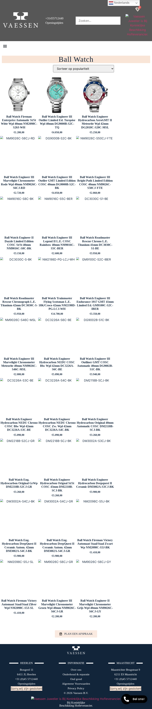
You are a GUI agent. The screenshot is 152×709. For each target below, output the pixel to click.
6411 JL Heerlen (26, 674)
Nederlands (121, 2)
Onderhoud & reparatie (76, 674)
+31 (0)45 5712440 (26, 679)
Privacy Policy (76, 688)
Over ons (76, 669)
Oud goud (76, 679)
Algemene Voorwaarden (76, 683)
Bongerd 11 (26, 669)
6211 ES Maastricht (125, 674)
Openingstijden (26, 683)
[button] (5, 46)
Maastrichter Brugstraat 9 (125, 669)
